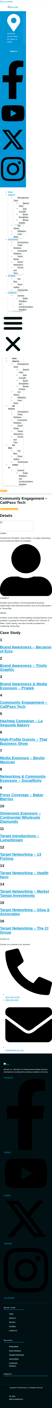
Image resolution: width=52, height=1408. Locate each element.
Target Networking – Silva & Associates (25, 912)
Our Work (11, 276)
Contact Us (12, 293)
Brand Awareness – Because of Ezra (25, 649)
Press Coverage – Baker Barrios (21, 797)
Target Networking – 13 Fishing (20, 856)
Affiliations (21, 231)
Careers (20, 295)
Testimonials (22, 290)
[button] (13, 334)
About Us (11, 195)
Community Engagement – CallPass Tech (23, 704)
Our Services (13, 239)
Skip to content (6, 1)
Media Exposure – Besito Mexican (22, 760)
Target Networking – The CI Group (24, 930)
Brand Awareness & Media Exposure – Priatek (23, 686)
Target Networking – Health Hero (24, 875)
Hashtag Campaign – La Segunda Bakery (21, 723)
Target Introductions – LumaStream (19, 838)
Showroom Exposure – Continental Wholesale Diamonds (20, 817)
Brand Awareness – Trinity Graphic (23, 667)
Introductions (22, 242)
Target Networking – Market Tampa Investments (24, 893)
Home (14, 358)
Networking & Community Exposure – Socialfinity (23, 778)
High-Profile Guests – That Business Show (23, 741)
